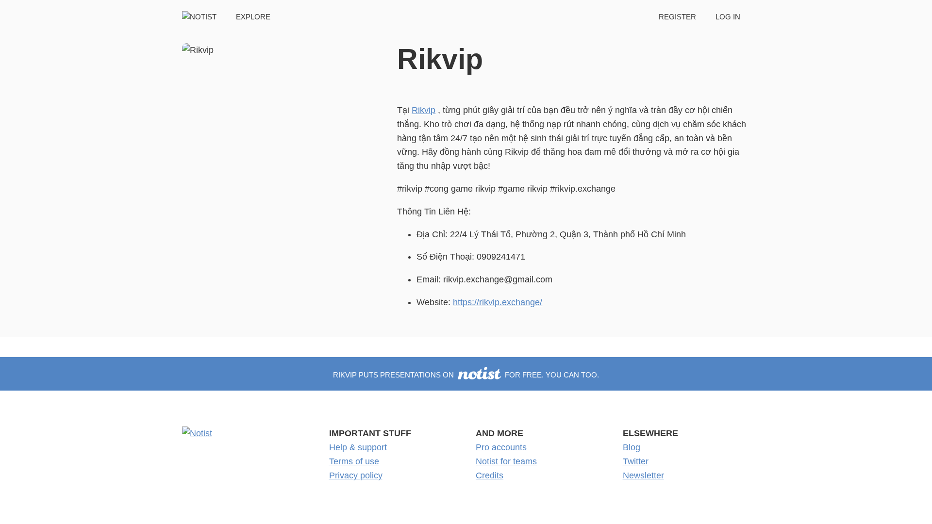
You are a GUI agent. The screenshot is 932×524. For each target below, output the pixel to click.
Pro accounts (501, 447)
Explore (253, 17)
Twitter (636, 461)
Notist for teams (506, 461)
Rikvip (423, 110)
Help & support (358, 447)
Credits (489, 475)
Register (677, 17)
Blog (631, 447)
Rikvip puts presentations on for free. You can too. (466, 375)
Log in (728, 17)
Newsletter (643, 475)
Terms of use (354, 461)
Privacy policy (356, 475)
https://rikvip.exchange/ (497, 302)
